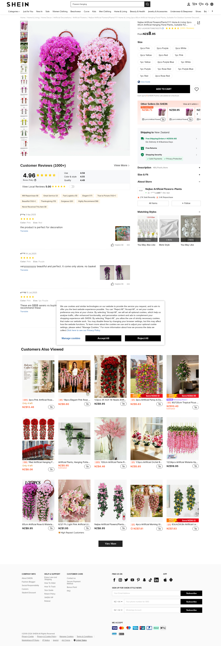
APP (165, 574)
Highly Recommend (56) (88, 201)
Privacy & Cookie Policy (46, 636)
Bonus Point (72, 587)
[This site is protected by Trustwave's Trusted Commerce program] (114, 634)
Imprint (55, 640)
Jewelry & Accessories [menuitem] (157, 11)
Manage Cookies (67, 636)
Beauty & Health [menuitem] (137, 11)
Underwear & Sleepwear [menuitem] (181, 11)
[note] (146, 396)
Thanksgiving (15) (48, 201)
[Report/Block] (128, 245)
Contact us (71, 578)
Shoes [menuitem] (198, 11)
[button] (207, 4)
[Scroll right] (212, 11)
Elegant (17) (87, 196)
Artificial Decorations (62, 18)
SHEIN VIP (48, 597)
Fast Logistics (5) (70, 196)
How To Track (49, 587)
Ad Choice (66, 640)
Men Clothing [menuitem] (105, 11)
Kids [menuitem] (94, 11)
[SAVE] (197, 89)
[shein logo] (18, 4)
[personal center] (188, 4)
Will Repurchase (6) (30, 196)
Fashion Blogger (28, 582)
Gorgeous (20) (67, 201)
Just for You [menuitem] (28, 11)
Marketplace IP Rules (30, 640)
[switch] (72, 186)
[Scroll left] (209, 11)
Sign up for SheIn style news (127, 588)
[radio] (145, 48)
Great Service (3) (50, 196)
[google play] (171, 581)
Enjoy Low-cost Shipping (50, 578)
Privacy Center (28, 636)
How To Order (50, 583)
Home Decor (46, 18)
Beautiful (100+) (29, 201)
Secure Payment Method (73, 583)
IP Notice (46, 640)
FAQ (68, 591)
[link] (194, 4)
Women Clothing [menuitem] (60, 11)
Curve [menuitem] (86, 11)
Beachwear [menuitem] (76, 11)
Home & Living (33, 18)
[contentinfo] (157, 628)
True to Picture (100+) (106, 196)
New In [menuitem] (39, 11)
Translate (24, 231)
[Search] (147, 4)
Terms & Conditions (85, 636)
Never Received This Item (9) (34, 207)
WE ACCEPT (117, 623)
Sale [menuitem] (47, 11)
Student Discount (29, 593)
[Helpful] (112, 245)
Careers (25, 589)
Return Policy (49, 594)
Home (22, 18)
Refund (47, 601)
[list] (136, 580)
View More (110, 543)
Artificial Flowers (80, 18)
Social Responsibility (30, 585)
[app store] (165, 581)
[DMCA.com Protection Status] (121, 634)
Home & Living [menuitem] (120, 11)
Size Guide (48, 590)
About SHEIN (27, 578)
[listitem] (154, 114)
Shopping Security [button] (154, 155)
